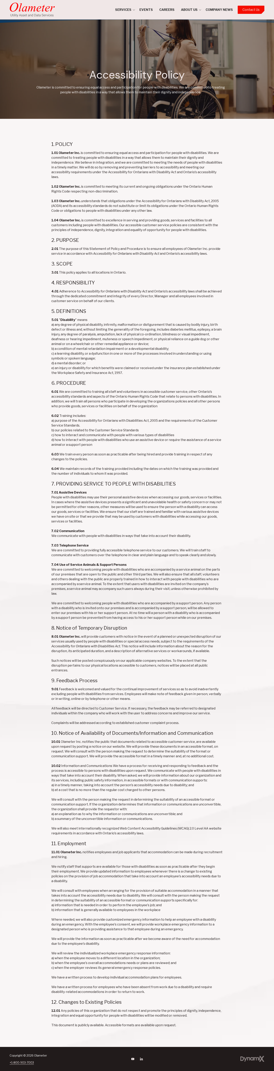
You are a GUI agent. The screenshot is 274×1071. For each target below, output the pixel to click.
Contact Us (251, 10)
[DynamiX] (252, 1058)
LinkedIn (141, 1059)
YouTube (133, 1059)
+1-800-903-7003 (22, 1062)
